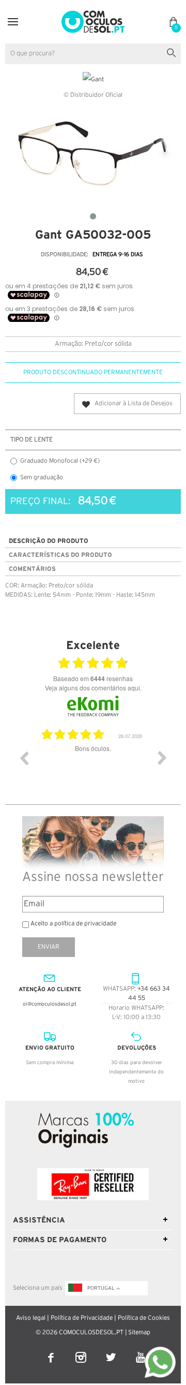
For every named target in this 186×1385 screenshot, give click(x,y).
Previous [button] (23, 757)
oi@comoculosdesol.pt (49, 1004)
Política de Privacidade (82, 1318)
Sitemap (139, 1332)
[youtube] (141, 1350)
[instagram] (81, 1350)
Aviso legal (30, 1318)
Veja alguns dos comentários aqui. (93, 687)
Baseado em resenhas (93, 678)
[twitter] (111, 1350)
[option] (93, 765)
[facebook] (51, 1350)
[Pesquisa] (173, 51)
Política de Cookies (144, 1318)
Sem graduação (41, 477)
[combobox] (93, 53)
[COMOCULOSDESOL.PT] (93, 14)
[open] (13, 21)
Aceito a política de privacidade (73, 923)
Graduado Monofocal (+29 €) (60, 461)
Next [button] (162, 757)
